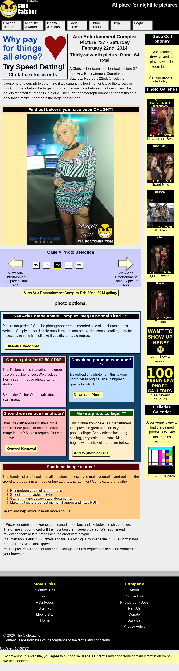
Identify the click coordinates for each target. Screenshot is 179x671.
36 (47, 265)
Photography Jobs (134, 602)
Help (116, 23)
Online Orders (96, 25)
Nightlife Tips (45, 590)
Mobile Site (44, 614)
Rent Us (134, 608)
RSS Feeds (45, 602)
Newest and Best (160, 139)
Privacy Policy (134, 626)
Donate (134, 614)
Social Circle (74, 25)
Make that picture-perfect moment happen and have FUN (54, 502)
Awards (134, 620)
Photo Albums (53, 25)
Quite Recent (160, 276)
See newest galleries (160, 397)
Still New (160, 230)
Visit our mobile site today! (160, 79)
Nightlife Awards (31, 25)
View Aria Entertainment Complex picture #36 (15, 279)
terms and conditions (94, 640)
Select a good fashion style (31, 494)
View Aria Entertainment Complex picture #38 (126, 279)
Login (138, 23)
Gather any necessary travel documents (40, 498)
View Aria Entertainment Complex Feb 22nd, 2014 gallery (70, 293)
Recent (160, 322)
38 (69, 265)
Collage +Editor (9, 25)
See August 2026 (161, 476)
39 (79, 265)
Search (44, 596)
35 (36, 265)
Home (45, 620)
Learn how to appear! (160, 358)
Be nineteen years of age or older (35, 490)
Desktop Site (32, 1)
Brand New (160, 184)
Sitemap (44, 608)
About (134, 590)
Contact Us (134, 596)
